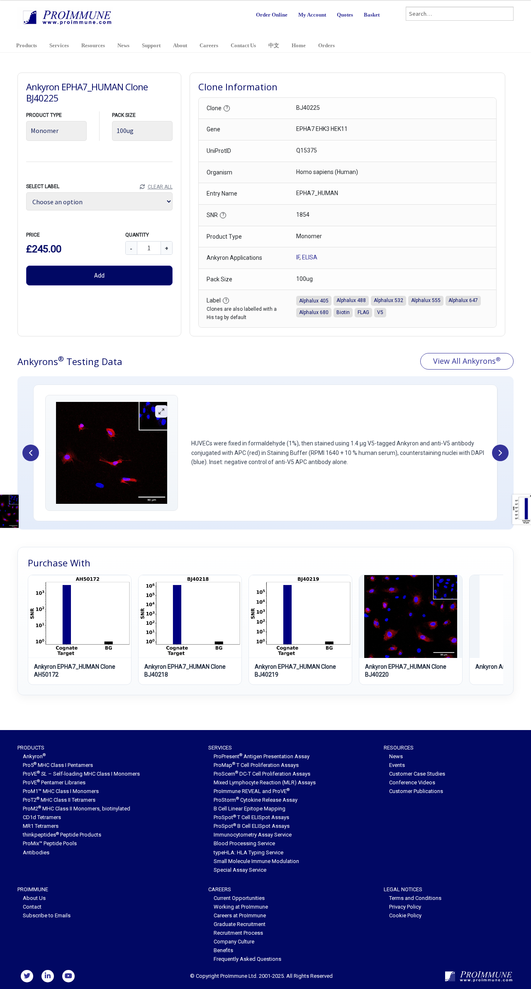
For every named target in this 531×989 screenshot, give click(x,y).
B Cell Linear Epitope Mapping (249, 808)
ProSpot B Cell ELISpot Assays (252, 826)
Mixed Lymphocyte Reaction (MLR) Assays (265, 782)
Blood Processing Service (244, 843)
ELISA (309, 257)
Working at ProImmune (241, 907)
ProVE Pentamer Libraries (54, 782)
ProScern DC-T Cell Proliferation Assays (262, 774)
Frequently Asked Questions (247, 959)
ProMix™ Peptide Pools (50, 843)
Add (99, 275)
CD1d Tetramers (42, 817)
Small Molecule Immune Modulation (256, 861)
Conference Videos (412, 782)
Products (26, 45)
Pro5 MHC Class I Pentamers (58, 765)
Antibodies (36, 852)
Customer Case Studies (417, 774)
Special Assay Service (240, 870)
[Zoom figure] (161, 411)
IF (298, 257)
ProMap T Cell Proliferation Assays (256, 765)
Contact (32, 907)
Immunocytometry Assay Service (253, 835)
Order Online (271, 15)
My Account (312, 15)
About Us (34, 898)
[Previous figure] (30, 453)
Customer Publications (416, 791)
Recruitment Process (238, 933)
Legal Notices (403, 889)
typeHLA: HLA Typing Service (248, 852)
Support (151, 45)
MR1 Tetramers (40, 826)
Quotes (345, 15)
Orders (326, 45)
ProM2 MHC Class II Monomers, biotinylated (76, 808)
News (123, 45)
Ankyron (34, 756)
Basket (372, 15)
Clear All (160, 187)
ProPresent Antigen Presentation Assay (261, 756)
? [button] (227, 108)
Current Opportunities (239, 898)
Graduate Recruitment (240, 924)
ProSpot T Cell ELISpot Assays (251, 817)
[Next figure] (500, 453)
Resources (93, 45)
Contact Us (243, 45)
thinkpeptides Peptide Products (62, 835)
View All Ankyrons (467, 360)
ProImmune (32, 889)
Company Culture (234, 941)
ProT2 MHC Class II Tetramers (59, 800)
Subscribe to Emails (47, 915)
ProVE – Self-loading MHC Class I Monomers (81, 774)
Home (299, 45)
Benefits (223, 950)
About (180, 45)
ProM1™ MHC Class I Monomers (61, 791)
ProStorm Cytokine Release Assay (255, 800)
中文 (273, 45)
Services (59, 45)
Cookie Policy (405, 915)
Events (397, 765)
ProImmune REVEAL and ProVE (252, 791)
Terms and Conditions (415, 898)
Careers (209, 45)
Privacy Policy (405, 907)
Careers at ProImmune (240, 915)
